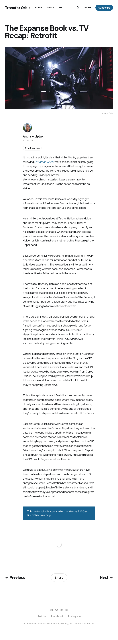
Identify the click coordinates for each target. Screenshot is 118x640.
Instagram (74, 616)
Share (59, 577)
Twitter (41, 616)
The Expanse (32, 148)
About (50, 7)
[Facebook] (51, 610)
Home (38, 7)
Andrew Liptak (33, 136)
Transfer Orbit (17, 7)
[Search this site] (78, 7)
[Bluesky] (56, 610)
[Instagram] (66, 610)
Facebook (57, 616)
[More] (60, 7)
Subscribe (104, 7)
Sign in (88, 7)
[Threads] (61, 610)
